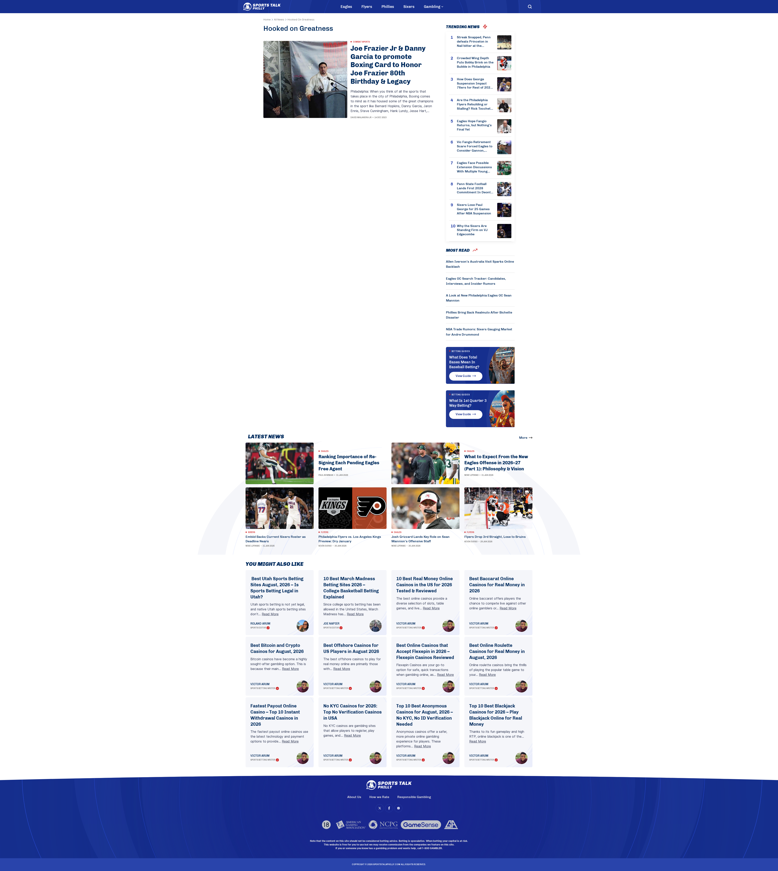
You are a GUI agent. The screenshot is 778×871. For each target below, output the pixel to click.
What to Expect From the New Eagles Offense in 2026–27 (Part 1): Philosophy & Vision (496, 462)
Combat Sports (361, 42)
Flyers (366, 6)
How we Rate (379, 797)
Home (267, 19)
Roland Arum (260, 623)
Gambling (432, 6)
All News (279, 19)
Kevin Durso (325, 546)
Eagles (346, 6)
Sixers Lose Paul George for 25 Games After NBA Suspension (474, 209)
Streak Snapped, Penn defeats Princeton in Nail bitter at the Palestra (474, 41)
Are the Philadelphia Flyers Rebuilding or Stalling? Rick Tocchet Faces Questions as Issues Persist (474, 104)
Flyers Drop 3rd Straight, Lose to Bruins (495, 537)
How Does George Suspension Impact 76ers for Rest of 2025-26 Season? (475, 83)
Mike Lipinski (471, 475)
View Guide (463, 376)
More (523, 438)
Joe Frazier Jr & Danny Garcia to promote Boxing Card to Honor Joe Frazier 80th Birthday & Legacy (388, 65)
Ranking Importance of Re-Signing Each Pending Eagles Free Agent (348, 462)
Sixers (409, 6)
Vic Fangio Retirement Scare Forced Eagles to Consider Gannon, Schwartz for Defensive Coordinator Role (475, 146)
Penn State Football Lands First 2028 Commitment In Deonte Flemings (475, 188)
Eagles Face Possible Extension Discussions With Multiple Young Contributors (474, 167)
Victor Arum (405, 623)
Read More (270, 614)
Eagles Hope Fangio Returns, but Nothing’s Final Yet (474, 125)
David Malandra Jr (361, 117)
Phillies (388, 6)
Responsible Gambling (414, 797)
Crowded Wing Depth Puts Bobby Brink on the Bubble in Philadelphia (475, 62)
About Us (354, 797)
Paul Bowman (325, 475)
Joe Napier (331, 623)
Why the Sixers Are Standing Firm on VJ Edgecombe (472, 230)
